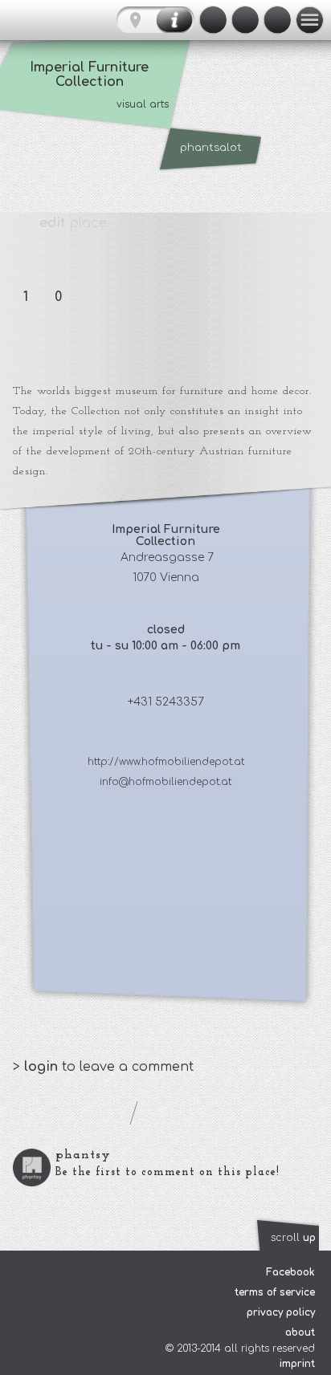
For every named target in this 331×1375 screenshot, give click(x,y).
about (300, 1332)
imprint (297, 1363)
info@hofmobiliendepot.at (165, 781)
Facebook (290, 1272)
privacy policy (281, 1312)
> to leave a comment (103, 1067)
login (43, 1067)
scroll (293, 1237)
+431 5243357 (166, 702)
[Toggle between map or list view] (155, 20)
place (73, 223)
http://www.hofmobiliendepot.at (166, 761)
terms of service (275, 1292)
